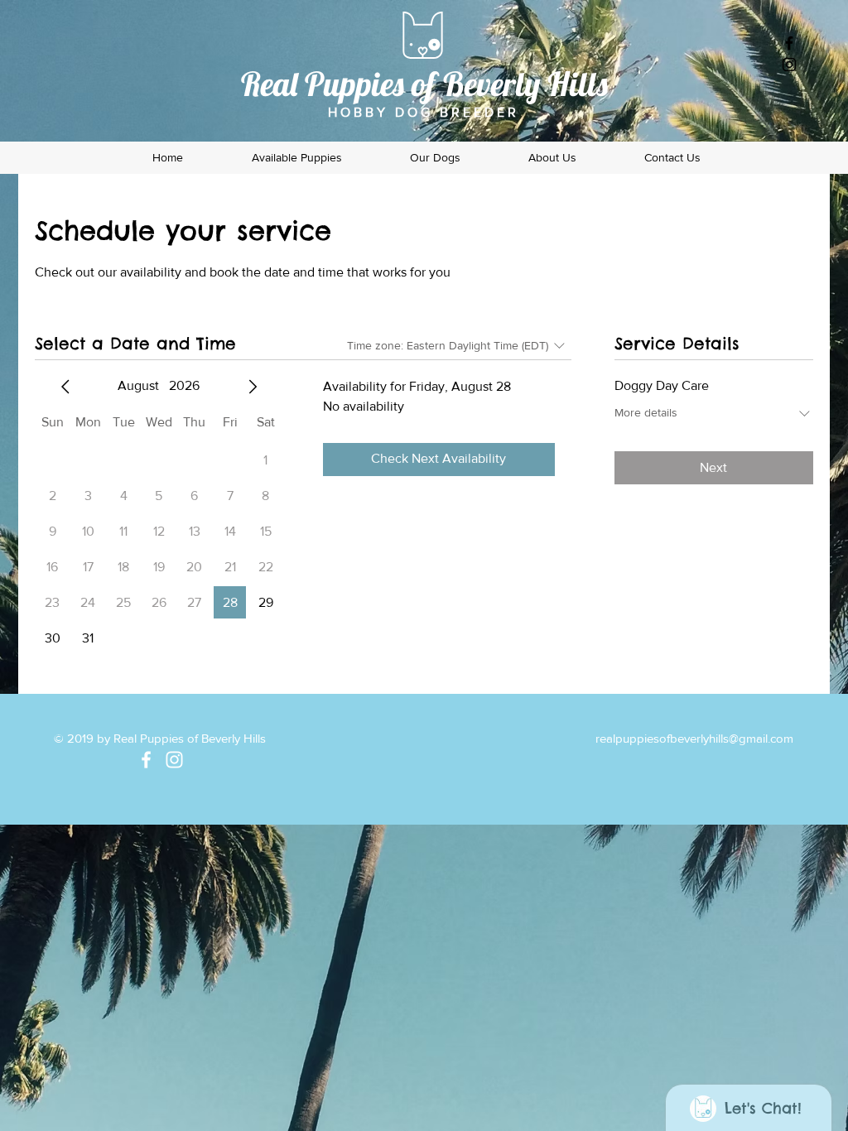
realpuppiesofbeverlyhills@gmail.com (694, 738)
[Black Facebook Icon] (789, 43)
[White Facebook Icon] (146, 759)
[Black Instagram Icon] (789, 64)
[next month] (253, 387)
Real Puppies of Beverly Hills (424, 83)
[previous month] (65, 387)
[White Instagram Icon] (174, 759)
